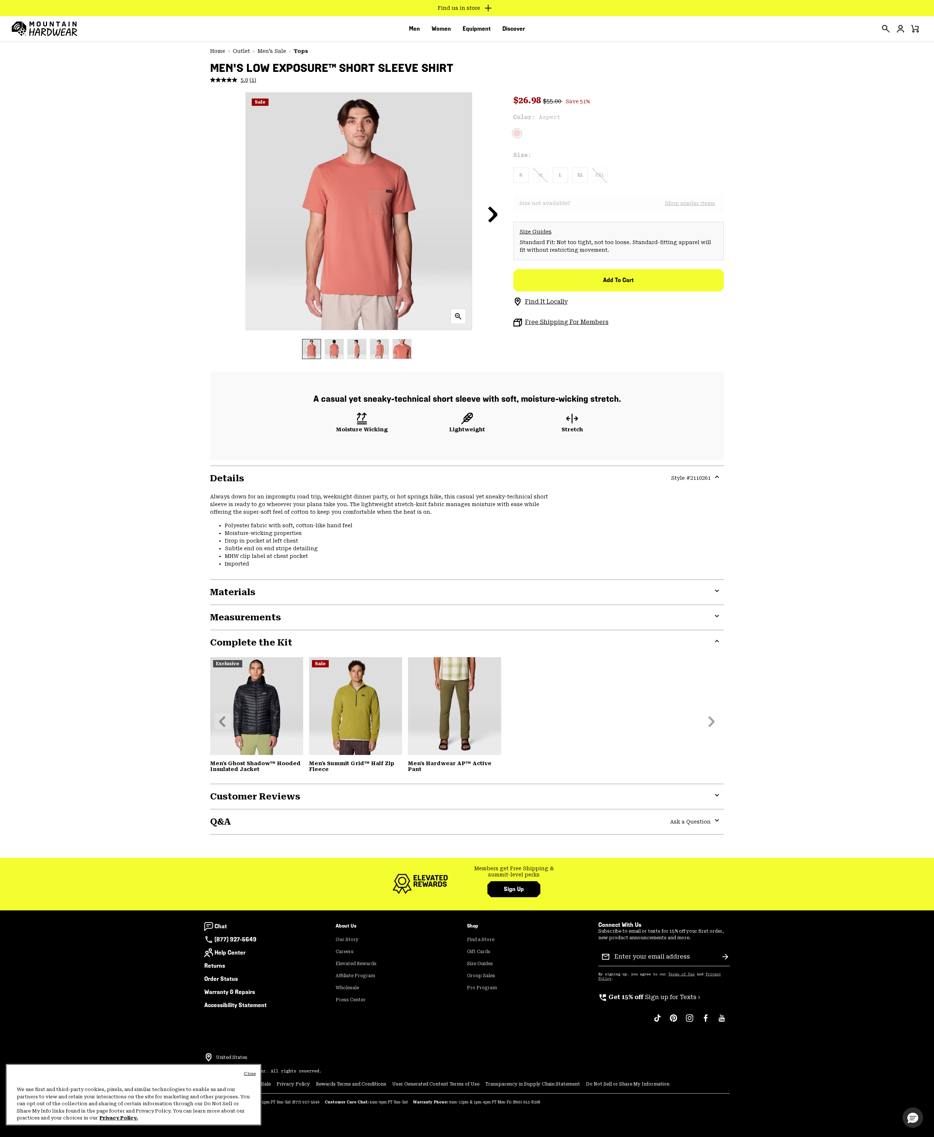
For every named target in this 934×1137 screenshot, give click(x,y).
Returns (214, 965)
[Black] (256, 706)
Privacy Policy (293, 1084)
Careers (345, 951)
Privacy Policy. (119, 1118)
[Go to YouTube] (722, 1022)
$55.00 (553, 101)
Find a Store (480, 939)
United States (231, 1057)
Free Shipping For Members (567, 322)
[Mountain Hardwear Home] (44, 29)
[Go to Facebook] (706, 1022)
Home (217, 51)
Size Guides (536, 232)
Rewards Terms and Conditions (351, 1084)
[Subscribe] (725, 956)
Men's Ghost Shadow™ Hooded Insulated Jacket (255, 766)
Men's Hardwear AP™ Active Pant (449, 766)
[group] (514, 872)
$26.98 (528, 100)
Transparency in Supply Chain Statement (532, 1084)
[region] (133, 1094)
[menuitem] (414, 29)
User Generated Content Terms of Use (435, 1084)
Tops (301, 51)
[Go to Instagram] (690, 1022)
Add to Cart (618, 280)
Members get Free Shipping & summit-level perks (514, 872)
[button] (493, 214)
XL (580, 175)
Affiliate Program (355, 975)
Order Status (221, 978)
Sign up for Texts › (649, 997)
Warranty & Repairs (229, 991)
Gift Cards (478, 951)
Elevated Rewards (356, 963)
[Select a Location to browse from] (208, 1057)
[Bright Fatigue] (355, 706)
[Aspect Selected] (517, 133)
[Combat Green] (454, 706)
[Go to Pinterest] (673, 1022)
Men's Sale (272, 51)
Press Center (351, 999)
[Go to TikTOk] (657, 1022)
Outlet (241, 51)
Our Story (347, 939)
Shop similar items (690, 203)
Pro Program (482, 987)
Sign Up (514, 889)
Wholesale (347, 987)
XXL (599, 175)
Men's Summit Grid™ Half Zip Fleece (351, 766)
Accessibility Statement (235, 1005)
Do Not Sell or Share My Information (627, 1084)
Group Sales (481, 975)
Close (250, 1073)
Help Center (230, 952)
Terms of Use (681, 974)
